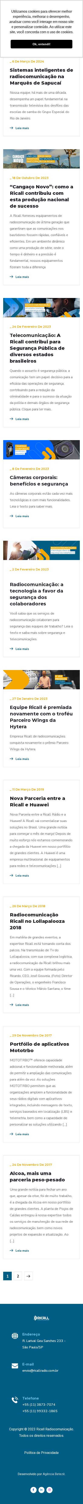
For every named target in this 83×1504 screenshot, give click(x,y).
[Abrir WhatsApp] (72, 1493)
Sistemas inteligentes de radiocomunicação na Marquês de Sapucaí (41, 76)
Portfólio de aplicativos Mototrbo (39, 1047)
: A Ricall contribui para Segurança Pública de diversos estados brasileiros (37, 348)
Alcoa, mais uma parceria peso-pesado (37, 1176)
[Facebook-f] (33, 1490)
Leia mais (22, 128)
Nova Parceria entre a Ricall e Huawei (37, 801)
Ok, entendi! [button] (41, 44)
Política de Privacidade (41, 1453)
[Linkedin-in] (42, 1490)
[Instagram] (49, 1490)
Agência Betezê (54, 1474)
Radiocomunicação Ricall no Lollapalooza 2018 (37, 921)
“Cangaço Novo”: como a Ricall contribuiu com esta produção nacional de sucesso (41, 196)
